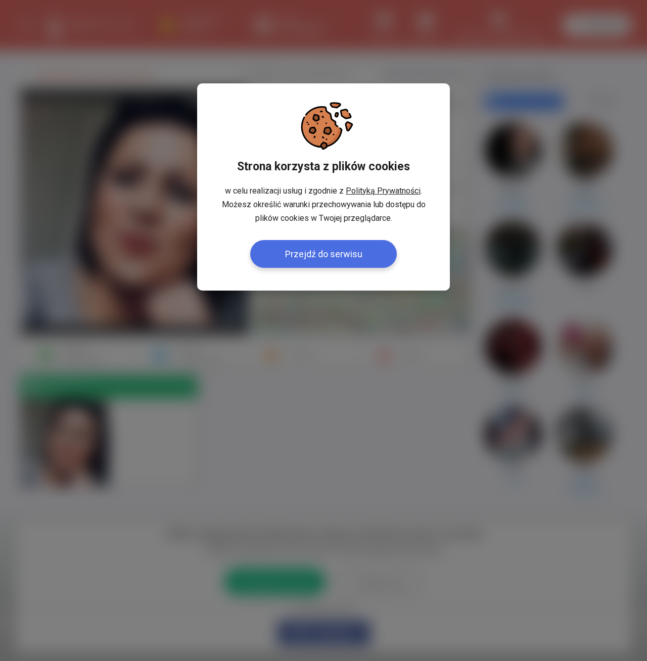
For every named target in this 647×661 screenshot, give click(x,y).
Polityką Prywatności (383, 191)
